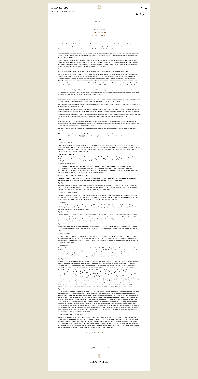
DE (96, 21)
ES (99, 21)
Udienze (68, 11)
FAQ (86, 374)
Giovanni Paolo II (57, 11)
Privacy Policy (107, 374)
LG (83, 136)
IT (102, 21)
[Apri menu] (145, 7)
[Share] (147, 14)
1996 (72, 11)
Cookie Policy (99, 374)
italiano (141, 11)
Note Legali (91, 374)
